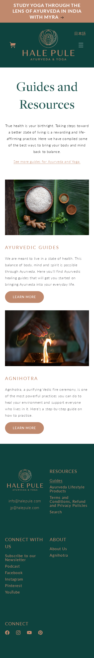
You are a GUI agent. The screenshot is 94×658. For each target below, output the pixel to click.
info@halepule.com (25, 501)
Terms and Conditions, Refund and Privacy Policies (68, 501)
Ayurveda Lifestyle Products (67, 489)
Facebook (14, 572)
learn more (24, 297)
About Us (58, 548)
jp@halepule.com (24, 507)
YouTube (12, 592)
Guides (56, 480)
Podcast (12, 566)
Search (56, 512)
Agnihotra (59, 555)
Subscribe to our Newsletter (20, 557)
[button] (80, 45)
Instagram (14, 579)
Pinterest (13, 585)
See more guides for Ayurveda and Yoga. (47, 161)
